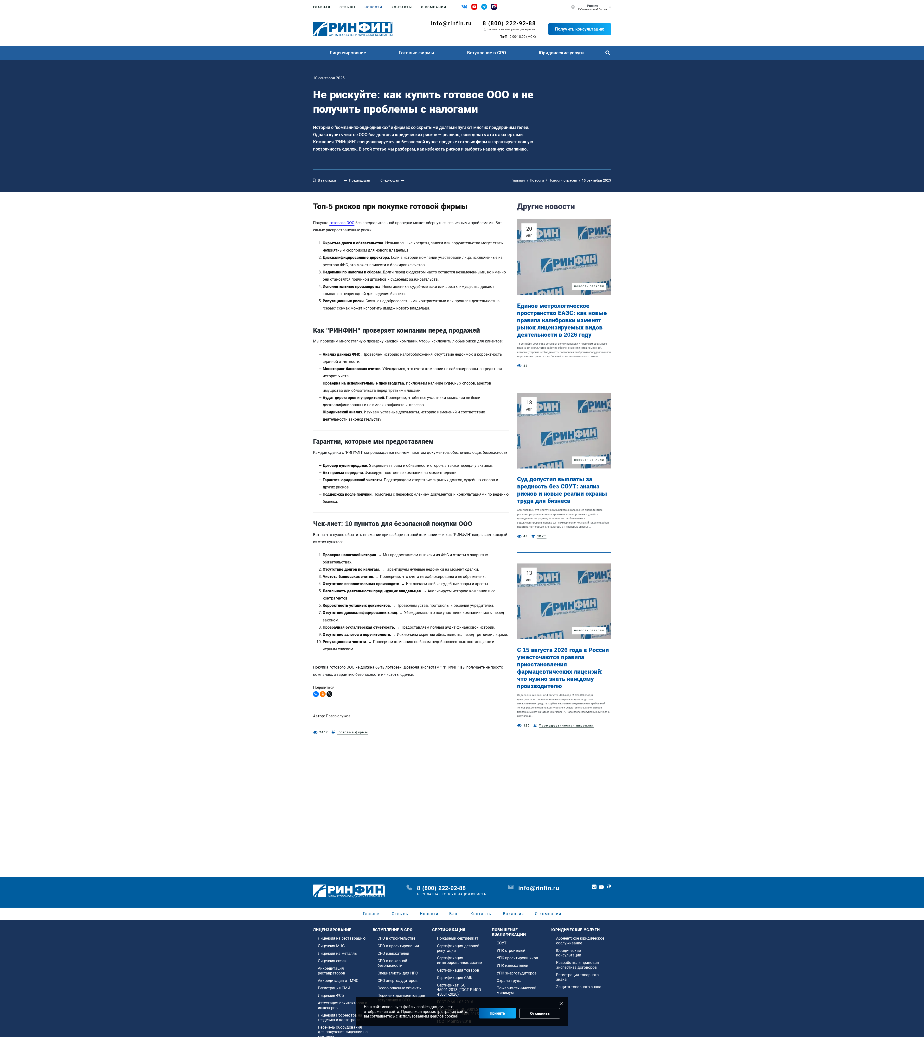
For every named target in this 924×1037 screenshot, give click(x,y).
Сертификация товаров (458, 970)
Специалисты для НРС (398, 973)
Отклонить (540, 1013)
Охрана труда (509, 980)
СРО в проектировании (398, 946)
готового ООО (341, 223)
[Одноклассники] (323, 694)
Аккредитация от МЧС (338, 980)
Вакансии (513, 913)
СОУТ (541, 536)
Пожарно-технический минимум (516, 990)
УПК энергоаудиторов (517, 973)
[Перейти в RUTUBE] (608, 887)
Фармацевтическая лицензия (566, 725)
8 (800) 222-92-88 (509, 23)
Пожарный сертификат (457, 938)
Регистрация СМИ (334, 988)
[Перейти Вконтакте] (594, 887)
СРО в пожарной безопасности (392, 963)
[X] (329, 694)
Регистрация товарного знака (577, 977)
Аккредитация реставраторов (331, 970)
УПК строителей (511, 950)
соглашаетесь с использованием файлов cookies (414, 1016)
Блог (454, 913)
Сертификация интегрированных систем (459, 960)
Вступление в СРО (486, 53)
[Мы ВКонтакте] (464, 7)
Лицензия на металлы (338, 953)
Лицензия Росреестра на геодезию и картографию (341, 1017)
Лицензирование (347, 53)
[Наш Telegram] (484, 7)
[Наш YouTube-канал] (474, 7)
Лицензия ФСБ (331, 995)
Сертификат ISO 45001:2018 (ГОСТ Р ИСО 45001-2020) (459, 990)
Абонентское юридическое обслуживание (580, 940)
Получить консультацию (579, 29)
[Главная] (352, 29)
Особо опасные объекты (400, 988)
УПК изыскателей (512, 965)
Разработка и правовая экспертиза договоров (577, 964)
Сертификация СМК (454, 977)
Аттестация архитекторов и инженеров (342, 1005)
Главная (321, 7)
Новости (373, 7)
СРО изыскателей (393, 953)
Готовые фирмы (416, 53)
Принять (497, 1013)
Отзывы (347, 7)
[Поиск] (608, 53)
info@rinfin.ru (451, 23)
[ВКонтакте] (316, 694)
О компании (433, 7)
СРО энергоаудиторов (397, 980)
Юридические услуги (561, 53)
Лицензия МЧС (331, 946)
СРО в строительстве (396, 938)
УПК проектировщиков (517, 958)
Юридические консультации (568, 952)
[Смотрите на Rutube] (494, 7)
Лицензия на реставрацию (342, 938)
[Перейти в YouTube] (601, 887)
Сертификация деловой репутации (458, 948)
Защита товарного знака (578, 987)
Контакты (401, 7)
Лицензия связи (332, 961)
